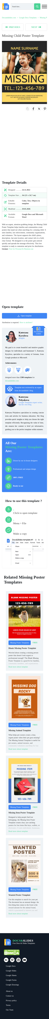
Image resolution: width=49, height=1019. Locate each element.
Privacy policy (11, 1001)
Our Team (9, 1010)
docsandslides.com (12, 381)
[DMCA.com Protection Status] (12, 954)
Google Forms (11, 980)
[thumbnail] (24, 616)
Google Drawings (12, 985)
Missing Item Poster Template (21, 813)
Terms (8, 1005)
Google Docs (10, 966)
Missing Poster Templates (24, 447)
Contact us (10, 996)
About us (9, 991)
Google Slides (11, 971)
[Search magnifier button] (37, 6)
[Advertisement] (24, 148)
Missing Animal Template (19, 730)
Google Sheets (11, 975)
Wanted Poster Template (19, 895)
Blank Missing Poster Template (22, 648)
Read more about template (18, 667)
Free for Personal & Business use (21, 249)
